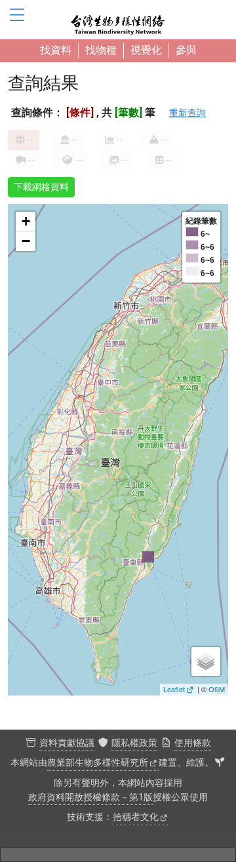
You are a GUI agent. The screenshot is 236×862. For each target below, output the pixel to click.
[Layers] (205, 661)
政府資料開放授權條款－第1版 (90, 797)
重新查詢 (187, 113)
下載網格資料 (41, 187)
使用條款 (192, 743)
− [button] (26, 241)
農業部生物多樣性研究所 (97, 762)
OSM (216, 689)
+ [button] (26, 221)
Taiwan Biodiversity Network (118, 19)
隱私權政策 (134, 743)
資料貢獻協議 (66, 743)
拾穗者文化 (136, 817)
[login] (220, 763)
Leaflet (174, 689)
